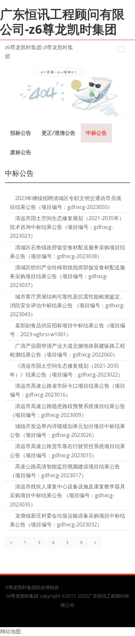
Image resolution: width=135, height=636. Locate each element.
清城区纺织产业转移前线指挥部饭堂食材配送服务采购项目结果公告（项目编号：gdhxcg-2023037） (67, 276)
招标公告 (20, 132)
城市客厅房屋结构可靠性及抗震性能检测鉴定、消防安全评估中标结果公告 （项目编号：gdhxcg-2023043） (67, 305)
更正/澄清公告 (58, 132)
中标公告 (96, 132)
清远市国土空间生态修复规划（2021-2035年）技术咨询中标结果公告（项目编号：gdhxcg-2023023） (67, 227)
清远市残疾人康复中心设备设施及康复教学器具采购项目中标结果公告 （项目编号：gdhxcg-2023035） (67, 495)
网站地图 (10, 631)
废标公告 (20, 152)
